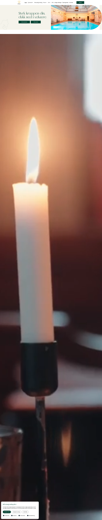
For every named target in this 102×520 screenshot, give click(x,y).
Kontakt (71, 2)
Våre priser (35, 22)
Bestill (80, 2)
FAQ (53, 2)
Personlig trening (38, 2)
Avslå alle (25, 512)
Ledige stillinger (58, 2)
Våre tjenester (24, 22)
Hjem (26, 2)
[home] (19, 2)
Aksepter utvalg (16, 512)
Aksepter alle (7, 511)
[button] (30, 2)
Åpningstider (65, 2)
